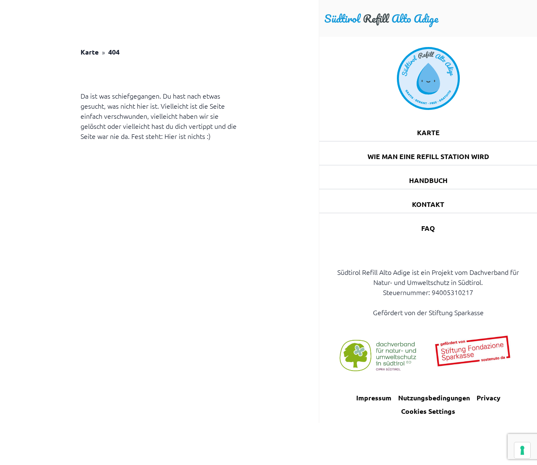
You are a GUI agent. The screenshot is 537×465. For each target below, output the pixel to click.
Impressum (373, 397)
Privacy (489, 397)
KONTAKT (428, 204)
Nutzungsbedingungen (434, 397)
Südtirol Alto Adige (381, 18)
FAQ (428, 228)
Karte (90, 51)
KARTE (428, 132)
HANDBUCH (428, 180)
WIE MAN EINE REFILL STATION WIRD (428, 156)
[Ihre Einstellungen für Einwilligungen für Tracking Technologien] (522, 450)
